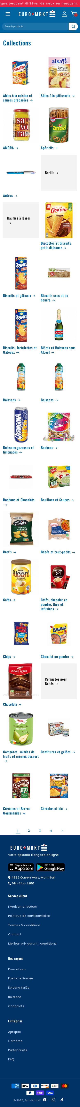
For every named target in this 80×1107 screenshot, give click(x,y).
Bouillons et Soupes (55, 500)
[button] (74, 13)
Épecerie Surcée (20, 978)
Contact (14, 934)
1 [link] (17, 831)
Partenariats (17, 1050)
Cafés (7, 600)
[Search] (73, 26)
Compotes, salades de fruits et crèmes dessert (21, 754)
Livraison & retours (22, 907)
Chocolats (10, 704)
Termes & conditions (24, 925)
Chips (7, 656)
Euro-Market (32, 1100)
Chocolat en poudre (55, 656)
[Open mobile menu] (8, 14)
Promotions (17, 969)
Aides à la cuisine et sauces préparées (17, 97)
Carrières (15, 1041)
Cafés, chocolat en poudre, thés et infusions (54, 604)
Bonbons (47, 447)
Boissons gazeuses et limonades (18, 449)
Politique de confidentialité (29, 916)
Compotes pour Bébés (56, 681)
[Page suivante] (62, 830)
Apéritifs (47, 148)
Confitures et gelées (56, 752)
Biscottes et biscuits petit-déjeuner (56, 245)
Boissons (9, 400)
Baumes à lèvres (19, 218)
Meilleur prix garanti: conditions (32, 943)
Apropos (14, 1032)
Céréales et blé (52, 808)
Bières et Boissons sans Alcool (58, 349)
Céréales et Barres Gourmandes (16, 810)
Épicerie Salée (19, 988)
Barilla (49, 172)
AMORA (8, 148)
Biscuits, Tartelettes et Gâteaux (20, 349)
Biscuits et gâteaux (17, 295)
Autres (8, 195)
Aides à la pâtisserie (55, 95)
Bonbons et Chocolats (19, 500)
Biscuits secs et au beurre (54, 297)
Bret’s (7, 552)
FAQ (11, 1059)
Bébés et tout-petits (56, 552)
